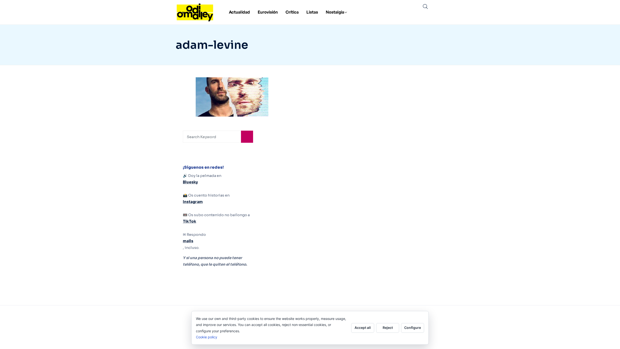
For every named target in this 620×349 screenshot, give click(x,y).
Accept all (363, 327)
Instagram (193, 201)
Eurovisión (268, 12)
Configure (412, 327)
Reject (388, 327)
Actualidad (239, 12)
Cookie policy (206, 337)
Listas (312, 12)
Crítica (292, 12)
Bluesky (190, 182)
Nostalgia (335, 12)
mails (188, 241)
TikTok (189, 221)
